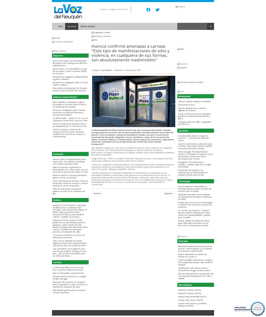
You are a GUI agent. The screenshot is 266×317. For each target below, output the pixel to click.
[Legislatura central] (133, 32)
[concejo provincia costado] (195, 82)
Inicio (60, 26)
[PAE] (133, 40)
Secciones (71, 26)
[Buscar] (210, 26)
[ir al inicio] (68, 11)
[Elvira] (195, 49)
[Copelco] (195, 67)
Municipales (106, 70)
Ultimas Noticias (87, 26)
